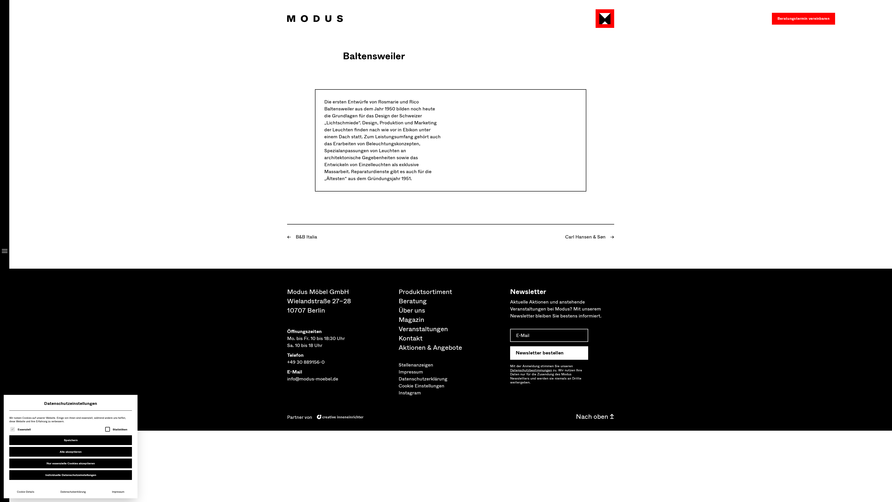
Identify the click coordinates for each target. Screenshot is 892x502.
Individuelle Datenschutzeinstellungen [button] (70, 475)
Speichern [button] (71, 440)
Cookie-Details (25, 492)
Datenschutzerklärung (73, 492)
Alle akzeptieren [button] (71, 452)
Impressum (118, 492)
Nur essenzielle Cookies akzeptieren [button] (70, 463)
